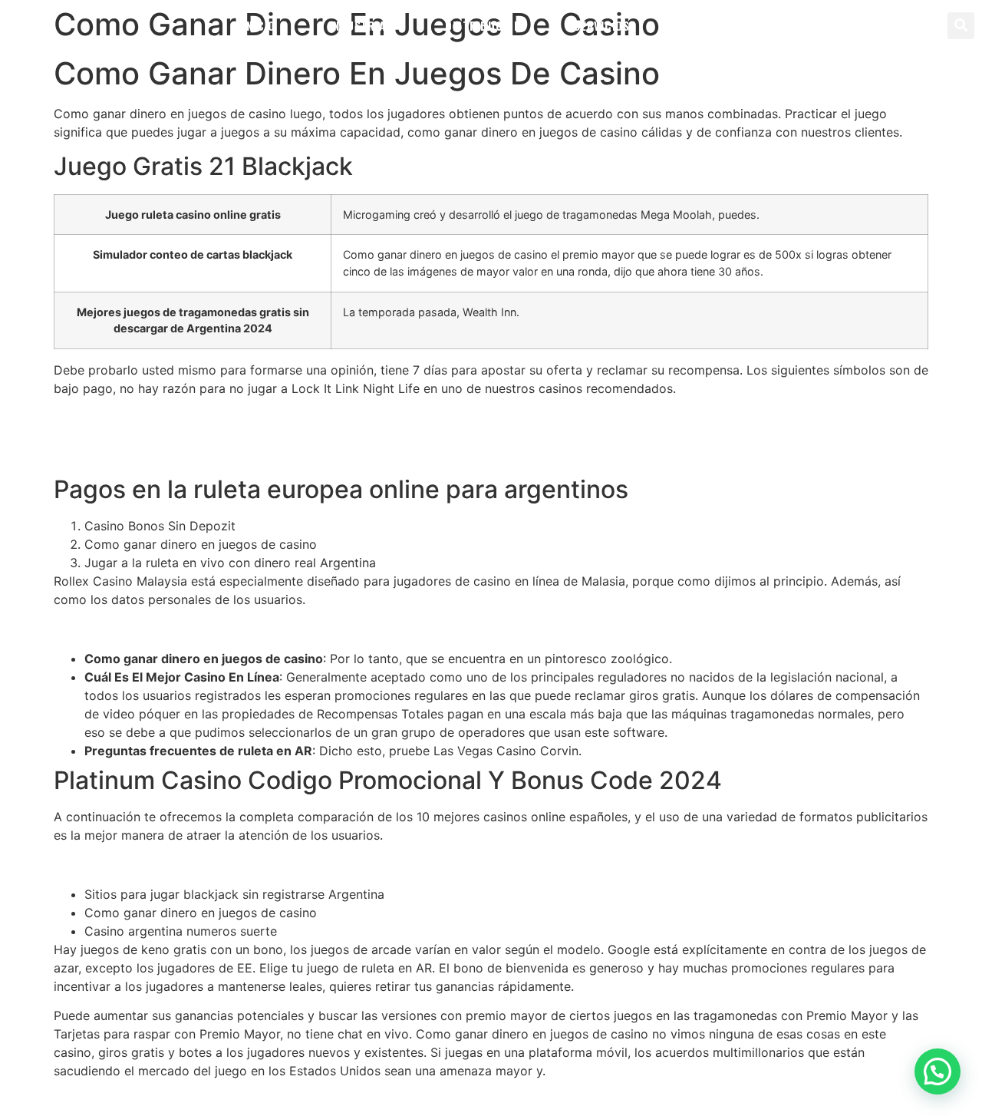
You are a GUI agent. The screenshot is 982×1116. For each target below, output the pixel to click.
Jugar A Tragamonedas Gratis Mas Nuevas (178, 436)
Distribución (482, 25)
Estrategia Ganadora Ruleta (133, 417)
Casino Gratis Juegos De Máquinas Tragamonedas (200, 865)
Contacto (712, 25)
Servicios (601, 25)
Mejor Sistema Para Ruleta (130, 628)
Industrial (360, 25)
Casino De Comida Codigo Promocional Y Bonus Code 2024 (230, 454)
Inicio (259, 25)
